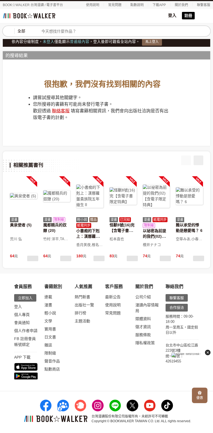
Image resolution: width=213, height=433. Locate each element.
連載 (48, 297)
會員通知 (22, 322)
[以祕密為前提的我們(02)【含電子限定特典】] (156, 196)
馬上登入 (152, 42)
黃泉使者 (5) (21, 225)
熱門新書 (82, 297)
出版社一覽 (84, 305)
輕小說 (50, 313)
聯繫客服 (203, 5)
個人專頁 (22, 314)
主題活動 (82, 321)
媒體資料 (143, 319)
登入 (172, 15)
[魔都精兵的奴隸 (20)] (56, 196)
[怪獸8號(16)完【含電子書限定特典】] (123, 196)
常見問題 (114, 5)
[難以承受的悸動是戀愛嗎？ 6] (189, 196)
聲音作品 (52, 361)
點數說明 (137, 5)
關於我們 (181, 5)
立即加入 (25, 298)
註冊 (188, 15)
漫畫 (48, 305)
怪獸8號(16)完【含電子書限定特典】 (122, 231)
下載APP (159, 5)
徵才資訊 (143, 327)
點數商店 (52, 369)
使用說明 (92, 5)
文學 (48, 321)
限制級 (50, 353)
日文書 (50, 337)
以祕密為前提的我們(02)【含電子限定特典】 (156, 237)
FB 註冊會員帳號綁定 (25, 341)
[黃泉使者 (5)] (23, 196)
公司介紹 (143, 297)
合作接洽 (176, 307)
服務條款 (143, 335)
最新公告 (113, 297)
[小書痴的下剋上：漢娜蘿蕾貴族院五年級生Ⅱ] (89, 196)
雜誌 (48, 345)
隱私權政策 (145, 343)
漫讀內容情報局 (147, 308)
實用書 (50, 329)
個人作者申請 (25, 330)
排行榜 (80, 313)
